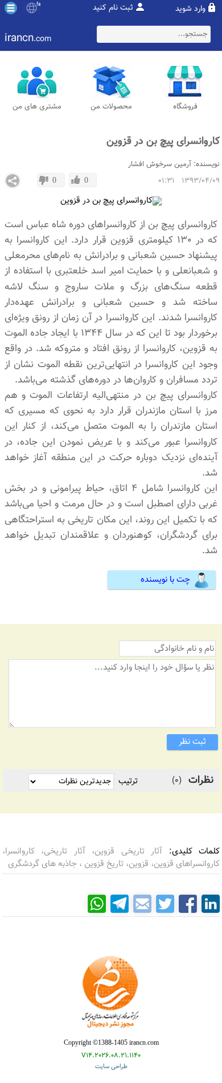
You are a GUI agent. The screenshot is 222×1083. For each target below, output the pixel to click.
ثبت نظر (192, 741)
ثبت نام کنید (113, 8)
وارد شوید (190, 9)
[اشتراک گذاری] (12, 181)
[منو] (11, 8)
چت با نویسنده (165, 579)
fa (38, 4)
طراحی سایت (111, 1067)
